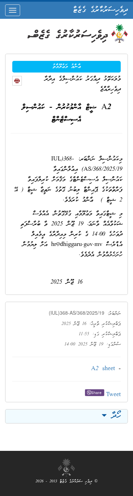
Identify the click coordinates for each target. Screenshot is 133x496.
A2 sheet (103, 369)
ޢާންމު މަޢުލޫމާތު (67, 67)
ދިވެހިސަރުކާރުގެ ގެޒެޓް (100, 10)
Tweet (113, 395)
